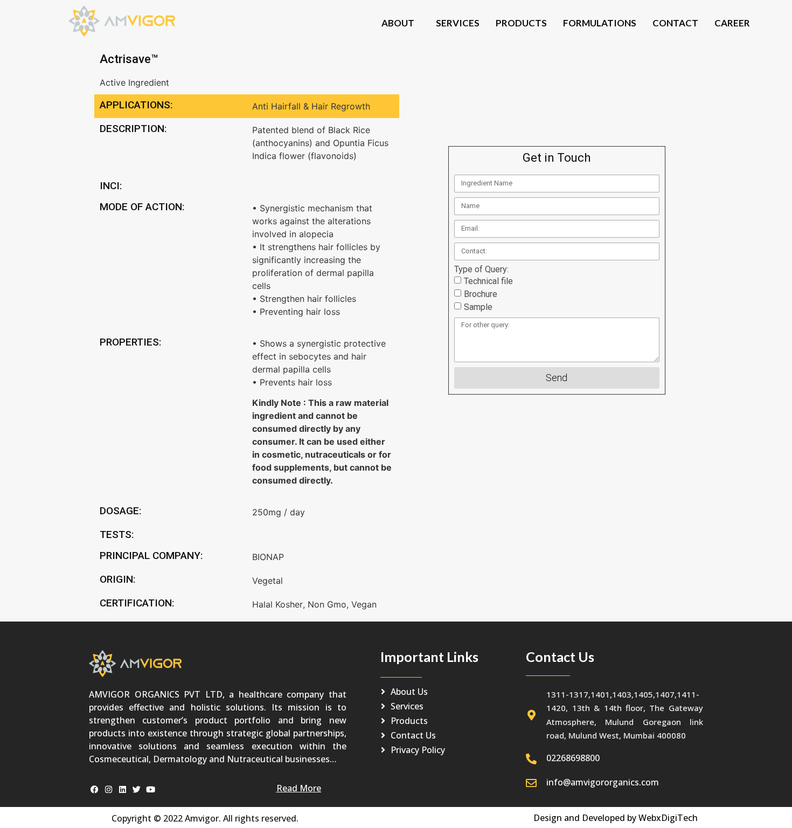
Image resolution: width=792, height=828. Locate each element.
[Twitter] (136, 789)
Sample (478, 307)
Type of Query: (481, 269)
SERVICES (458, 23)
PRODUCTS (521, 23)
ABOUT (397, 23)
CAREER (732, 23)
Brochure (480, 294)
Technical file (488, 281)
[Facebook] (94, 789)
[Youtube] (150, 789)
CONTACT (675, 23)
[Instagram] (108, 789)
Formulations (599, 23)
